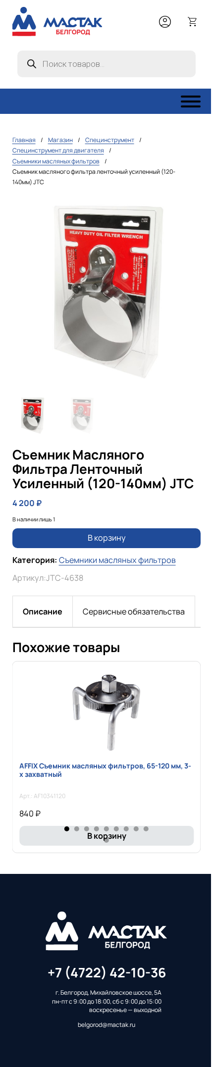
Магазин (60, 140)
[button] (187, 210)
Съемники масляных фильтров (56, 161)
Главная (24, 140)
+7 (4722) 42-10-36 (107, 972)
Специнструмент (109, 140)
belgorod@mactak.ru (106, 1024)
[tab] (42, 611)
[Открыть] (191, 101)
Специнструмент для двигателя (58, 150)
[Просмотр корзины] (193, 22)
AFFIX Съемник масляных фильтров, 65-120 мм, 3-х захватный (105, 770)
